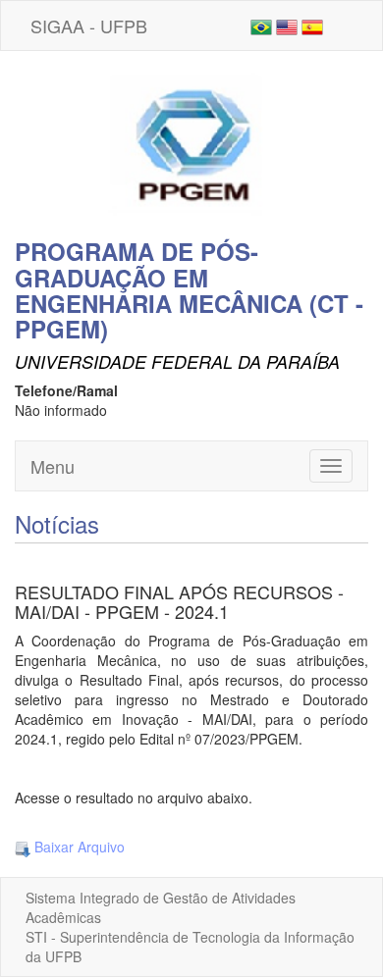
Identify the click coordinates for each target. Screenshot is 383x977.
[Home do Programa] (191, 142)
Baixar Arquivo (77, 846)
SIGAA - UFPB (88, 25)
